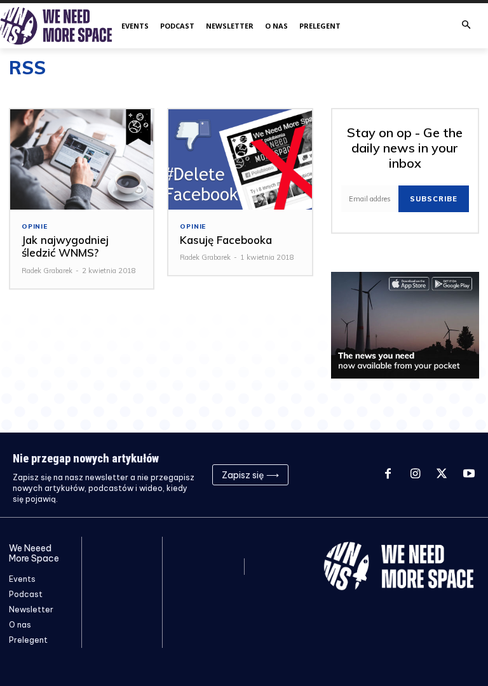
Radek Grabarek (47, 270)
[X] (441, 474)
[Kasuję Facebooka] (239, 159)
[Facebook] (387, 474)
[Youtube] (469, 474)
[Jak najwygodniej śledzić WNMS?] (81, 159)
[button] (466, 26)
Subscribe (434, 198)
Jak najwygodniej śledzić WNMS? (65, 246)
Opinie (35, 227)
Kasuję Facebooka (226, 239)
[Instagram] (415, 474)
